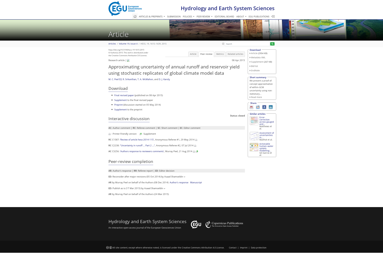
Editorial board (224, 16)
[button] (223, 43)
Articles (112, 43)
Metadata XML (258, 57)
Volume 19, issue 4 (128, 43)
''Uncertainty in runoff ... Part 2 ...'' (137, 145)
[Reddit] (258, 106)
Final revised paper (124, 95)
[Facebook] (264, 106)
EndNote (255, 70)
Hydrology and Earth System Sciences (228, 8)
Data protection (258, 247)
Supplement (120, 100)
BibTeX (254, 66)
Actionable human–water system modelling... (266, 147)
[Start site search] (272, 44)
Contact (233, 247)
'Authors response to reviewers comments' (142, 151)
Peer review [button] (204, 16)
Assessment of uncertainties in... (266, 135)
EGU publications (259, 16)
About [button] (240, 16)
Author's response (179, 182)
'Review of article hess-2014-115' (137, 139)
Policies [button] (188, 16)
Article (193, 54)
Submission (174, 16)
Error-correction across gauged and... (266, 120)
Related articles (235, 54)
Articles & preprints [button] (151, 16)
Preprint (118, 104)
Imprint (243, 247)
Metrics (220, 54)
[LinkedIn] (271, 106)
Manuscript (196, 182)
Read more (256, 97)
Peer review (206, 54)
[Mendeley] (251, 106)
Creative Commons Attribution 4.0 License (203, 247)
